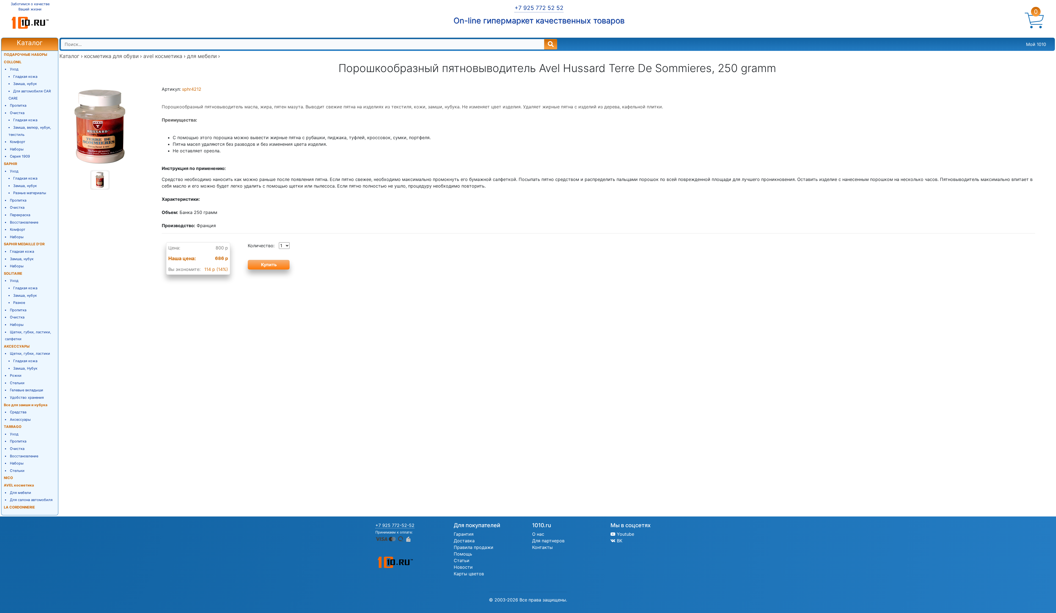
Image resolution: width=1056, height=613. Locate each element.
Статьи (461, 560)
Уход (14, 69)
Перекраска (20, 215)
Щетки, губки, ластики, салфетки (28, 335)
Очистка (17, 113)
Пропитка (18, 105)
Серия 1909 (20, 156)
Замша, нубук (25, 84)
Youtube (624, 534)
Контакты (542, 547)
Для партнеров (548, 540)
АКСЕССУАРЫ (16, 346)
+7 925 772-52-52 (394, 525)
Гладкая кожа (25, 77)
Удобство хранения (27, 397)
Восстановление (24, 222)
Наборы (17, 149)
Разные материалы (29, 193)
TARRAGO (12, 427)
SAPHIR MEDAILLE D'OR (24, 244)
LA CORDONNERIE (19, 507)
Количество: (261, 245)
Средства (18, 412)
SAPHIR (10, 164)
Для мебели (20, 493)
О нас (538, 534)
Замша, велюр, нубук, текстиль (30, 131)
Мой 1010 (1036, 44)
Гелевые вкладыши (26, 390)
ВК (618, 540)
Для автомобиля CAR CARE (30, 94)
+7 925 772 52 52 (539, 7)
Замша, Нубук (25, 368)
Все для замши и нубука (25, 405)
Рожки (15, 375)
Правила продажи (473, 547)
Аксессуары (20, 419)
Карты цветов (469, 573)
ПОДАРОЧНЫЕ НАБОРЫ (25, 55)
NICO (8, 478)
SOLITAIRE (13, 273)
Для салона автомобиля (31, 500)
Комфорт (17, 142)
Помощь (463, 554)
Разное (19, 303)
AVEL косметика (19, 485)
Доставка (464, 540)
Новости (463, 567)
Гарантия (464, 534)
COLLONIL (12, 62)
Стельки (17, 383)
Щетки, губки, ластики (30, 353)
